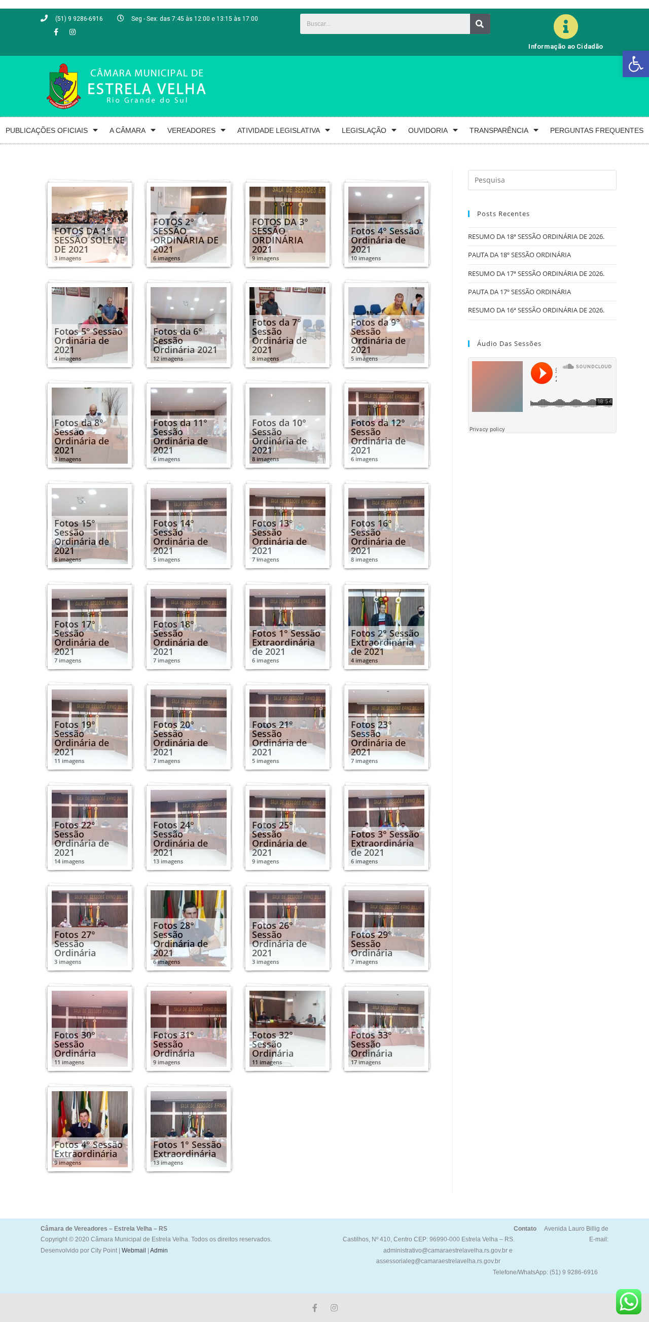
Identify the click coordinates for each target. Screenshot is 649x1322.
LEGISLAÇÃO (364, 130)
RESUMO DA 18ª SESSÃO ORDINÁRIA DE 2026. (536, 236)
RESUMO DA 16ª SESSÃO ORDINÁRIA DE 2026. (536, 310)
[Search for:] (542, 179)
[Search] (480, 24)
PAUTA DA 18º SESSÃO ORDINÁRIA (519, 254)
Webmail (134, 1250)
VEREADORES (191, 130)
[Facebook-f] (56, 32)
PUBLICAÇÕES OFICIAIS (47, 130)
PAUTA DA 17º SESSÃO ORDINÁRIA (519, 291)
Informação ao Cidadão (565, 46)
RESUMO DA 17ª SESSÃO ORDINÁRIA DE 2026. (536, 273)
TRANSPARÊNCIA (499, 130)
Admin (158, 1250)
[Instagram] (72, 32)
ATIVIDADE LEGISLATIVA (278, 130)
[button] (636, 64)
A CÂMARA (128, 130)
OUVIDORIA (428, 130)
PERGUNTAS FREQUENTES (596, 130)
